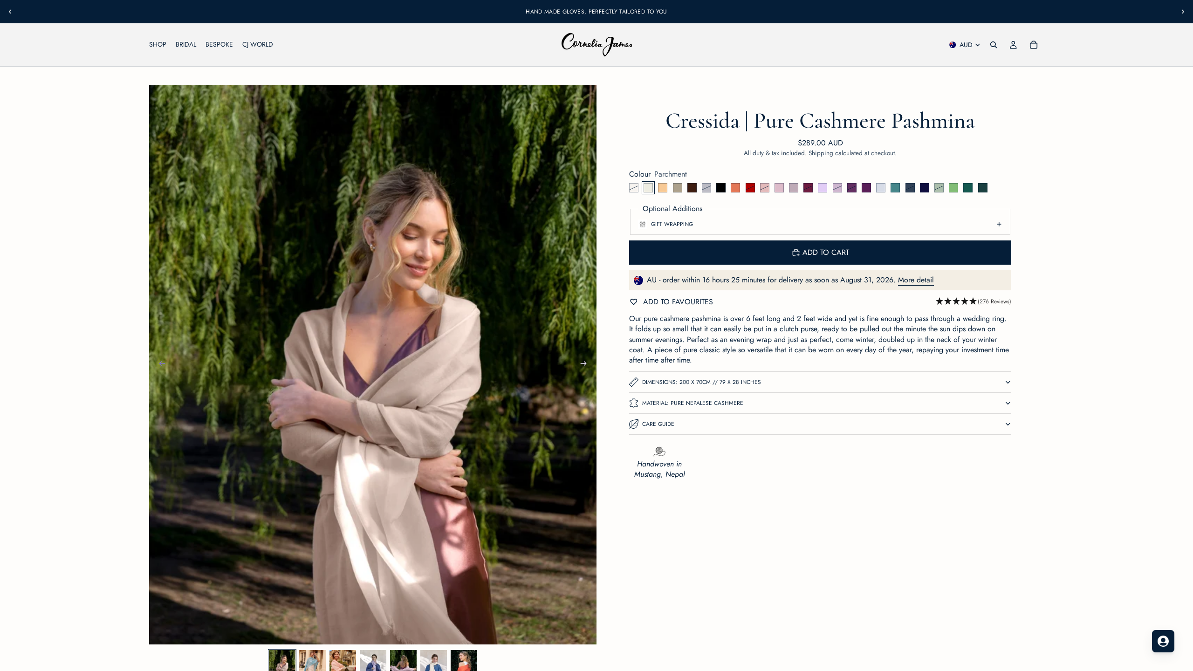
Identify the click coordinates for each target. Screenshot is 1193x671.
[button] (973, 302)
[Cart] (1033, 44)
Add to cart (825, 252)
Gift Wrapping (672, 224)
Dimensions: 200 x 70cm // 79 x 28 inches (701, 382)
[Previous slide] (10, 11)
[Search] (993, 44)
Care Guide (658, 424)
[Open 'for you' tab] (1163, 641)
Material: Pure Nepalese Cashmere (692, 403)
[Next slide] (1182, 11)
